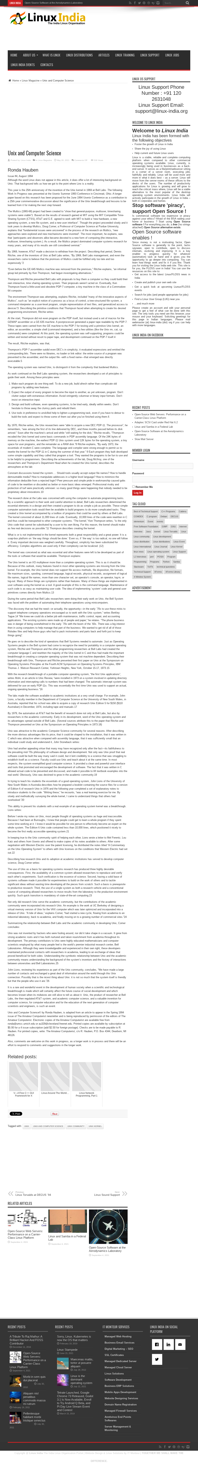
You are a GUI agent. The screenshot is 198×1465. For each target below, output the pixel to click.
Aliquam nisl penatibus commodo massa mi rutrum (34, 1398)
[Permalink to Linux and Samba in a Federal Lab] (67, 1231)
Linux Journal (160, 546)
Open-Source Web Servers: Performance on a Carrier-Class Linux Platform (25, 1234)
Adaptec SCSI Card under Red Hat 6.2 (156, 422)
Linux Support (150, 55)
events (160, 521)
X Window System (142, 577)
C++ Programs (168, 511)
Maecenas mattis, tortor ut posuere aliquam (82, 1363)
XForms (158, 572)
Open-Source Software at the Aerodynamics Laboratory (107, 1249)
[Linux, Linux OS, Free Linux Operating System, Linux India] (47, 21)
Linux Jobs (172, 55)
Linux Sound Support (107, 1193)
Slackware (139, 567)
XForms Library (173, 572)
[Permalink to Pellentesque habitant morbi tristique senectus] (15, 1422)
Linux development (162, 536)
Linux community (142, 536)
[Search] (187, 3)
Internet (183, 526)
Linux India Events (23, 64)
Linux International (142, 546)
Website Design (94, 1453)
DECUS (174, 516)
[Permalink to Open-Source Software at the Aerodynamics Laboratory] (108, 1243)
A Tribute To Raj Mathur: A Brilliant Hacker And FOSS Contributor (26, 1340)
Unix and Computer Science (48, 1126)
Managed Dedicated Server (121, 1361)
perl (152, 557)
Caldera (182, 511)
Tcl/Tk (150, 567)
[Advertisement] (120, 36)
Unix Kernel (95, 1126)
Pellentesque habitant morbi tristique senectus (34, 1417)
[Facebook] (158, 1344)
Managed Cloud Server (118, 1367)
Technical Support (142, 572)
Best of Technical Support (146, 511)
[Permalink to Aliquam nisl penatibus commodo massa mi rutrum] (15, 1402)
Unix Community (75, 1126)
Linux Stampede (67, 1349)
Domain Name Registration (121, 1404)
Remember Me (144, 486)
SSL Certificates (114, 1355)
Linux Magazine (30, 80)
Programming (140, 562)
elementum (139, 521)
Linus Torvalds (171, 531)
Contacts (46, 64)
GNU (173, 526)
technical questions (166, 567)
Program (171, 557)
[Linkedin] (169, 1344)
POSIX (160, 557)
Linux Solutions (114, 1373)
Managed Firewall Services (121, 1410)
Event (150, 521)
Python (166, 562)
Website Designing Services (121, 1398)
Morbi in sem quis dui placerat (34, 1378)
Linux (183, 531)
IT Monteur (133, 1453)
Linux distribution (141, 541)
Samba (176, 562)
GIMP (164, 526)
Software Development (118, 1379)
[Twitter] (158, 1359)
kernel (157, 531)
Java (148, 531)
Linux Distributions (79, 55)
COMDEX (138, 516)
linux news (139, 551)
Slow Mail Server (34, 3)
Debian (163, 516)
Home (13, 55)
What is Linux (51, 55)
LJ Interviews (140, 557)
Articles (103, 55)
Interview (138, 531)
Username (138, 460)
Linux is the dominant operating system (81, 1379)
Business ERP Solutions (119, 1386)
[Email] (181, 1344)
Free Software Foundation (146, 526)
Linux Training (125, 55)
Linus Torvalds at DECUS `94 (33, 1193)
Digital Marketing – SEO (119, 1348)
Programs (154, 562)
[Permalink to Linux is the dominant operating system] (63, 1385)
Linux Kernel (176, 546)
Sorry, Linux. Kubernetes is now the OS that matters (74, 1338)
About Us (29, 55)
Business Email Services (119, 1342)
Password (138, 473)
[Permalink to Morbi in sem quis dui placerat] (15, 1385)
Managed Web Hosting (118, 1336)
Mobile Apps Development (120, 1392)
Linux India (26, 160)
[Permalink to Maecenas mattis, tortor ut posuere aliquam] (63, 1368)
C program (152, 516)
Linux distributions (161, 541)
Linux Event (179, 541)
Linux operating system (158, 551)
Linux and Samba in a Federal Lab (154, 426)
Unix (26, 1126)
